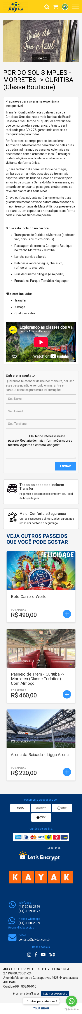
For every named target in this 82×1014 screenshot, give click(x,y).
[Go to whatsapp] (71, 1001)
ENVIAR (65, 466)
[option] (41, 41)
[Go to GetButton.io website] (72, 1009)
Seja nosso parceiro (55, 993)
